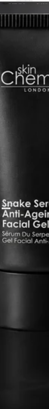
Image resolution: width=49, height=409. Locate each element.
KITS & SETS (20, 3)
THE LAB (24, 3)
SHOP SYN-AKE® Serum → (6, 208)
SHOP (10, 3)
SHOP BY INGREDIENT (14, 3)
